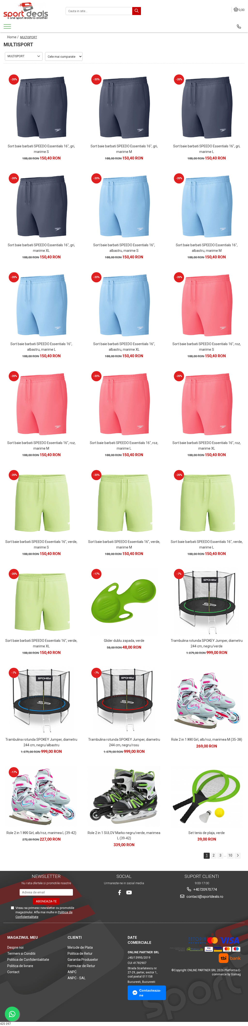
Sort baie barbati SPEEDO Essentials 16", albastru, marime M (207, 247)
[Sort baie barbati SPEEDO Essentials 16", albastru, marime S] (124, 206)
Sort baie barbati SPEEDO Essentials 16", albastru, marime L (41, 346)
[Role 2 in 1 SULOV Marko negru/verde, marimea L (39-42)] (124, 796)
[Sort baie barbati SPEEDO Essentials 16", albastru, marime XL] (124, 305)
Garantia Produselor (83, 960)
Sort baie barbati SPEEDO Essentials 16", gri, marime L (206, 148)
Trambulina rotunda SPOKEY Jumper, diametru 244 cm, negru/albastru (41, 742)
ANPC (72, 972)
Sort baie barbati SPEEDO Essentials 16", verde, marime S (41, 544)
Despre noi (15, 947)
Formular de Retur (81, 966)
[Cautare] (136, 11)
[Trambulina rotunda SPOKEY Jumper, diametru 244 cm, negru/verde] (206, 602)
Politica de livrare (20, 966)
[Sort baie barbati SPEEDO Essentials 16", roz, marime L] (124, 404)
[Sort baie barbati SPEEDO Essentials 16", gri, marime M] (124, 107)
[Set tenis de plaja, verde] (206, 796)
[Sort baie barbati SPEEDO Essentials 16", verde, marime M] (124, 503)
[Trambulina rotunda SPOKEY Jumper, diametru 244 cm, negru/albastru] (41, 700)
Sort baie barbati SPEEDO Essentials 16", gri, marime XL (41, 247)
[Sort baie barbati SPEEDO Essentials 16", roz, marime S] (206, 305)
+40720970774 (204, 889)
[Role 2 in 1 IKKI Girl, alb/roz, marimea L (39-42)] (41, 796)
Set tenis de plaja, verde (206, 833)
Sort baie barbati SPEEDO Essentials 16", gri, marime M (124, 148)
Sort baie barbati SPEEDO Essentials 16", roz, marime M (41, 445)
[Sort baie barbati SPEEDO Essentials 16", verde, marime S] (41, 503)
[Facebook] (119, 892)
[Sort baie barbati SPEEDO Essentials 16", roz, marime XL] (206, 404)
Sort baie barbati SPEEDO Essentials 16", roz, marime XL (206, 445)
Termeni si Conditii (21, 953)
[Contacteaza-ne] (238, 27)
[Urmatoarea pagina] (237, 856)
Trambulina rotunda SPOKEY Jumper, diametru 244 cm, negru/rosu (124, 742)
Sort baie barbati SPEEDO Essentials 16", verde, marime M (124, 544)
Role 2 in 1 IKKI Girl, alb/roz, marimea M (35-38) (206, 739)
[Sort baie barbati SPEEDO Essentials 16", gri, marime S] (41, 107)
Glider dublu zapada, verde (124, 641)
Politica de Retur (80, 953)
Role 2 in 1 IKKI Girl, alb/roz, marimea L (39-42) (41, 833)
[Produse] (8, 28)
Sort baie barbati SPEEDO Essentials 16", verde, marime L (207, 544)
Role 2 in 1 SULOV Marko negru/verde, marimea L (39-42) (124, 835)
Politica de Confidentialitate (28, 960)
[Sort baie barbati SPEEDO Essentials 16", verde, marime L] (206, 503)
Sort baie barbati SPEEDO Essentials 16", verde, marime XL (41, 643)
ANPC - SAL (76, 978)
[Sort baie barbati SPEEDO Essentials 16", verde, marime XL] (41, 602)
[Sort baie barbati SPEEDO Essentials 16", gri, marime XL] (41, 206)
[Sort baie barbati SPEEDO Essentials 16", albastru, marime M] (206, 206)
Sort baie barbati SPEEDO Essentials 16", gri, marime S (41, 148)
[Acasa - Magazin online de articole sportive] (31, 10)
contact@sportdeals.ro (204, 896)
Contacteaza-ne (150, 992)
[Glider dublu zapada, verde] (124, 602)
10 (230, 855)
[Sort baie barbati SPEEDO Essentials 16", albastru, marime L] (41, 305)
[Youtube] (128, 892)
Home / (13, 37)
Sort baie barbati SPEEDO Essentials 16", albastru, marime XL (124, 346)
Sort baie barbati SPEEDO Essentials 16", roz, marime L (124, 445)
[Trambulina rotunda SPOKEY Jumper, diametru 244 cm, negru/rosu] (124, 700)
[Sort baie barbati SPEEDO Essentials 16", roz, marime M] (41, 404)
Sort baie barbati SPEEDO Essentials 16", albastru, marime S (124, 247)
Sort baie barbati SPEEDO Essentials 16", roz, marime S (206, 346)
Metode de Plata (80, 947)
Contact (13, 972)
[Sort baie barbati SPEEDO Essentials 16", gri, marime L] (206, 107)
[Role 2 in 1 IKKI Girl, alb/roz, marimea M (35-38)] (206, 700)
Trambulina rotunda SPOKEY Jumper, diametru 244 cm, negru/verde (207, 643)
